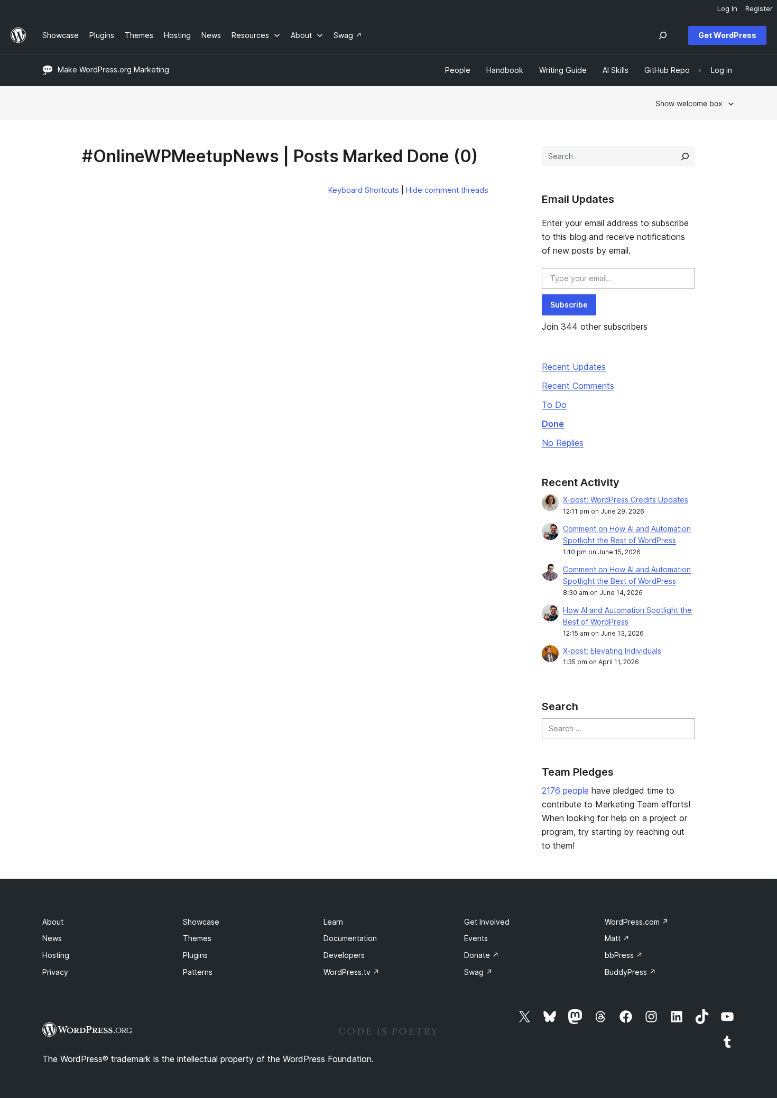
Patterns (197, 971)
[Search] (685, 156)
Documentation (350, 938)
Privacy (55, 971)
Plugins (195, 955)
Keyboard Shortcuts (363, 189)
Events (476, 938)
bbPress (624, 955)
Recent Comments (578, 385)
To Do (554, 404)
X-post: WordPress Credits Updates (625, 499)
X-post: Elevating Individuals (612, 650)
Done (553, 423)
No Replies (563, 443)
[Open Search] (663, 35)
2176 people (565, 790)
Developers (344, 955)
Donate (481, 955)
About (52, 921)
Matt (617, 938)
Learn (333, 921)
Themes (197, 938)
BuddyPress (630, 971)
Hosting (55, 955)
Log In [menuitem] (727, 8)
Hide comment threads (447, 189)
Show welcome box (689, 103)
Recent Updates (574, 366)
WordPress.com (637, 921)
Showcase (201, 921)
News (52, 938)
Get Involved (487, 921)
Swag (478, 971)
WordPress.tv (351, 971)
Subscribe (569, 304)
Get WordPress (727, 35)
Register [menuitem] (759, 8)
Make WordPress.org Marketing (113, 69)
